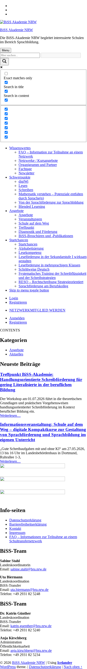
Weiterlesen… (10, 415)
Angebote (16, 211)
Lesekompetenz (30, 253)
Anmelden (17, 318)
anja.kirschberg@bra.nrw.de (31, 650)
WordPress (8, 667)
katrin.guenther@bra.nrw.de (31, 626)
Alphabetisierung (31, 248)
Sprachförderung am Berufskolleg (43, 286)
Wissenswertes (20, 148)
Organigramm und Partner (38, 165)
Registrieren (18, 302)
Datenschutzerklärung (25, 520)
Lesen (23, 186)
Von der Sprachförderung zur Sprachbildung (51, 202)
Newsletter (26, 173)
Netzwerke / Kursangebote (38, 160)
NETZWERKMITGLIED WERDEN (37, 310)
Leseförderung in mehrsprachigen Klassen (49, 265)
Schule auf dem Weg (34, 223)
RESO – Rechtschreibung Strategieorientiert (51, 282)
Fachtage (25, 169)
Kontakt (15, 528)
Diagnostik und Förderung (38, 232)
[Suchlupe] (4, 61)
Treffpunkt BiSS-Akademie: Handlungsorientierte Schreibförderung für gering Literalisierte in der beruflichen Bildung (41, 382)
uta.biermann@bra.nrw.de (29, 590)
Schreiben (26, 190)
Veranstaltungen (30, 219)
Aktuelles (16, 354)
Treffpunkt (26, 227)
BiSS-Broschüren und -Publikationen (46, 236)
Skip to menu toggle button (29, 290)
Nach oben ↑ (73, 667)
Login (13, 298)
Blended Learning (32, 207)
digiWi (23, 181)
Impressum (17, 533)
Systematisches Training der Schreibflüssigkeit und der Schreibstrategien (52, 276)
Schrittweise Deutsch (34, 269)
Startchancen (18, 240)
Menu (5, 50)
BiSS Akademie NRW (16, 30)
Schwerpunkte (19, 177)
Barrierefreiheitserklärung (28, 524)
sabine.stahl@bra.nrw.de (28, 569)
